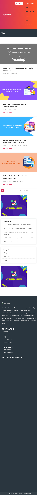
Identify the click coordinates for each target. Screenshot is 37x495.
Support (27, 16)
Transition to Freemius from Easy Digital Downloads (18, 224)
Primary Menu (31, 3)
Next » (26, 190)
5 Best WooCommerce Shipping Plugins (15, 241)
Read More (7, 76)
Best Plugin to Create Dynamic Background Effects (18, 228)
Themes (27, 7)
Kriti (15, 109)
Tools (5, 260)
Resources (28, 25)
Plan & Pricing (29, 11)
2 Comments (20, 181)
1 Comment (24, 145)
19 (20, 190)
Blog (26, 20)
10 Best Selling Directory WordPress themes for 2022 (18, 238)
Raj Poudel (14, 73)
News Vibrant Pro (8, 352)
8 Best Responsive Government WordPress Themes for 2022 (18, 233)
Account (19, 3)
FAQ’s (5, 337)
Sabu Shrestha (17, 145)
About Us (6, 331)
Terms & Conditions (9, 339)
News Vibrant (7, 349)
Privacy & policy (8, 342)
